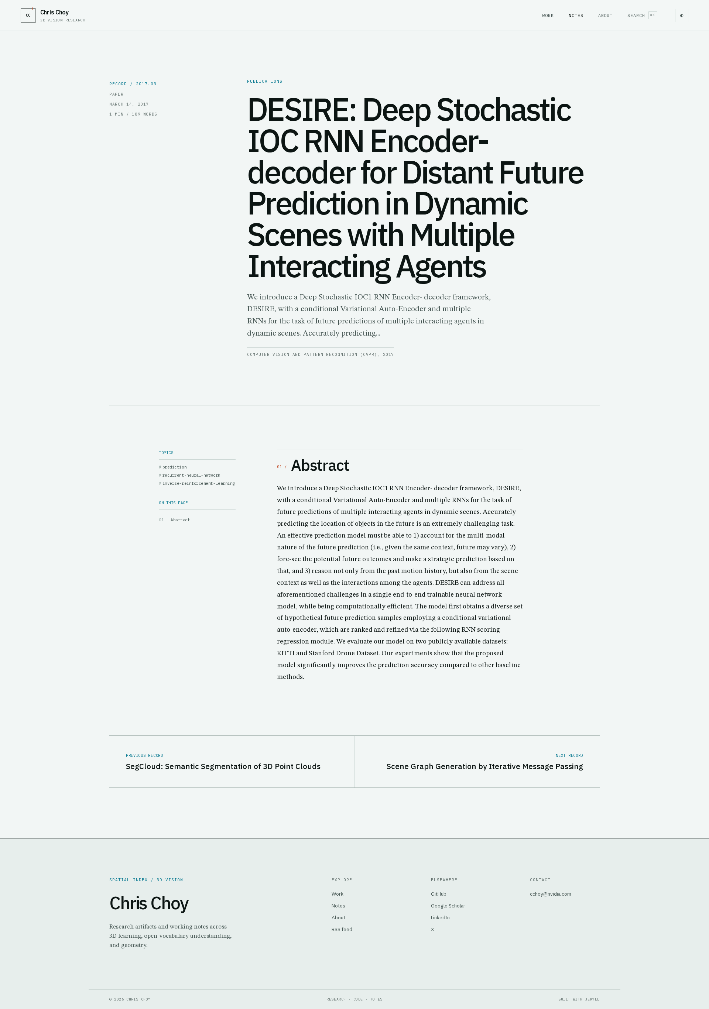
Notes (576, 15)
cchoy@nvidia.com (550, 893)
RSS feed (342, 929)
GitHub (438, 893)
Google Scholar (448, 905)
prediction (174, 467)
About (605, 15)
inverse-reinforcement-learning (198, 483)
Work (548, 15)
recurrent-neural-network (191, 475)
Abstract (180, 519)
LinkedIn (440, 917)
